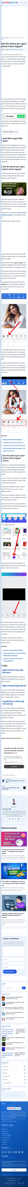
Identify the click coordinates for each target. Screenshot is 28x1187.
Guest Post (4, 1139)
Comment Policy (6, 1137)
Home (2, 37)
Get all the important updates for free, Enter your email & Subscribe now (13, 758)
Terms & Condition (6, 1135)
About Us (4, 1129)
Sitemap (4, 1144)
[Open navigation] (25, 2)
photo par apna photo (9, 775)
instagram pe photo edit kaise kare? (14, 445)
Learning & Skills (14, 1083)
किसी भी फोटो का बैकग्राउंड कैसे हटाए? (12, 439)
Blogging (14, 1073)
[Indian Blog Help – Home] (10, 3)
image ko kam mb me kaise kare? (13, 442)
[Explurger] (12, 819)
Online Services (14, 1076)
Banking (14, 1079)
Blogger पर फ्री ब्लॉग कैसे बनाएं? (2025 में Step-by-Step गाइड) (20, 1054)
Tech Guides (14, 1066)
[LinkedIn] (19, 1152)
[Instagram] (15, 819)
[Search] (22, 2)
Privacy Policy (5, 1133)
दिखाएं (16, 132)
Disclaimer (4, 1142)
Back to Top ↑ (21, 1183)
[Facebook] (10, 819)
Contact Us (5, 1131)
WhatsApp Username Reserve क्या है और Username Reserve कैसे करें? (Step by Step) (14, 1008)
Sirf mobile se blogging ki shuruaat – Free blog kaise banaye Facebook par (13, 883)
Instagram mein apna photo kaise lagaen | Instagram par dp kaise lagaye (13, 851)
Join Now (21, 116)
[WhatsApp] (6, 1152)
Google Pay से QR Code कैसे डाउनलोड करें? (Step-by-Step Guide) (14, 1013)
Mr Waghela (5, 809)
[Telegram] (16, 1152)
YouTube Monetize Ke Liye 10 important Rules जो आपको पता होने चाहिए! (21, 1031)
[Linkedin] (18, 819)
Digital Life (7, 37)
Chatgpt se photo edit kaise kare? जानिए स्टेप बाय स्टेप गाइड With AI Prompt (13, 915)
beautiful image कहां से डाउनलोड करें (13, 650)
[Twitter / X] (12, 1152)
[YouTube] (22, 1152)
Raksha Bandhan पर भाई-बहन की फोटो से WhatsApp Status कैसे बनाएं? (14, 997)
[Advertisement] (14, 23)
